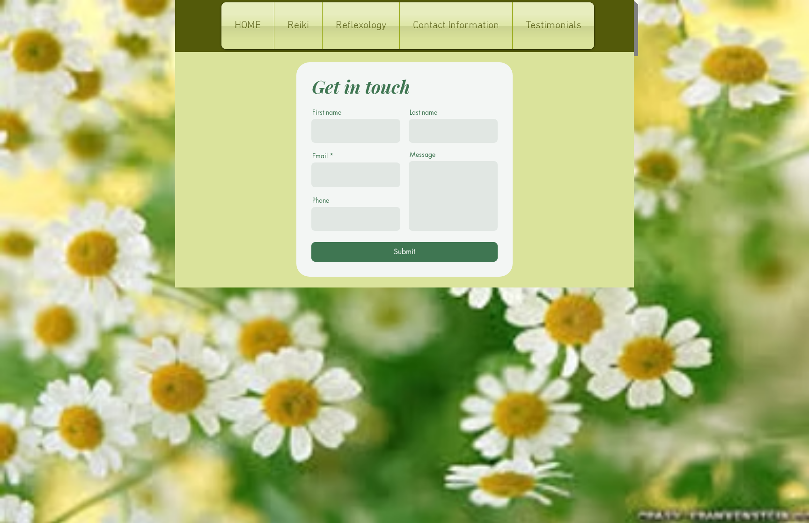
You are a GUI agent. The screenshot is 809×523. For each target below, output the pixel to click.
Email (320, 156)
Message (422, 154)
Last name (423, 112)
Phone (320, 200)
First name (326, 112)
